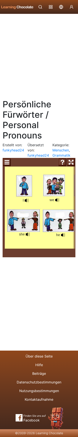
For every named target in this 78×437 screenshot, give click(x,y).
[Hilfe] (62, 162)
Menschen (60, 150)
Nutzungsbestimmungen (39, 391)
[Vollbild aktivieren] (71, 162)
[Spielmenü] (7, 162)
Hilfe (39, 365)
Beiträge (39, 373)
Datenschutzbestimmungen (39, 382)
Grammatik (61, 155)
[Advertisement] (39, 55)
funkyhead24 (13, 150)
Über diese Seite (39, 356)
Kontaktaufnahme (39, 399)
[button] (26, 200)
